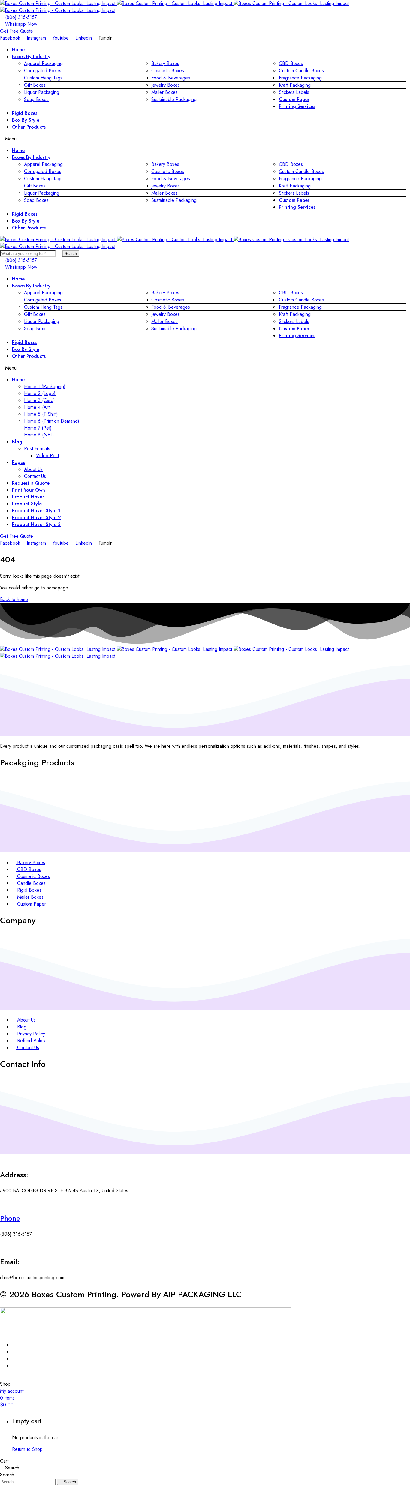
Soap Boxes (36, 99)
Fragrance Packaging (300, 77)
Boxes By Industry (31, 56)
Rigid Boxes (24, 113)
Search (71, 253)
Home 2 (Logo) (40, 393)
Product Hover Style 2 (36, 517)
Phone (10, 1218)
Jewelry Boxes (165, 85)
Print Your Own (28, 490)
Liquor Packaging (41, 92)
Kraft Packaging (295, 85)
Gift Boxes (35, 85)
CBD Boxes (291, 63)
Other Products (29, 127)
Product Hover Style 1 (36, 510)
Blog (17, 441)
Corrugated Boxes (42, 70)
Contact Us (35, 476)
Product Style (27, 503)
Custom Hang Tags (43, 77)
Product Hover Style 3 (36, 524)
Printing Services (297, 106)
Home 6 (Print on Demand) (51, 421)
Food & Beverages (170, 77)
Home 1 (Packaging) (44, 386)
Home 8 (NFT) (39, 434)
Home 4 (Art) (37, 407)
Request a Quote (31, 483)
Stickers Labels (294, 92)
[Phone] (2, 1202)
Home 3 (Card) (39, 400)
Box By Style (25, 120)
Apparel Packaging (43, 63)
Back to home (14, 599)
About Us (33, 469)
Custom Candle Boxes (301, 70)
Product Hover (28, 496)
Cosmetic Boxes (167, 70)
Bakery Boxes (165, 63)
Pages (18, 462)
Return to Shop (27, 1449)
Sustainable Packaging (174, 99)
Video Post (47, 455)
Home (18, 49)
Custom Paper (294, 99)
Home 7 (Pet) (38, 427)
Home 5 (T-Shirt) (41, 414)
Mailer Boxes (164, 92)
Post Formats (37, 448)
